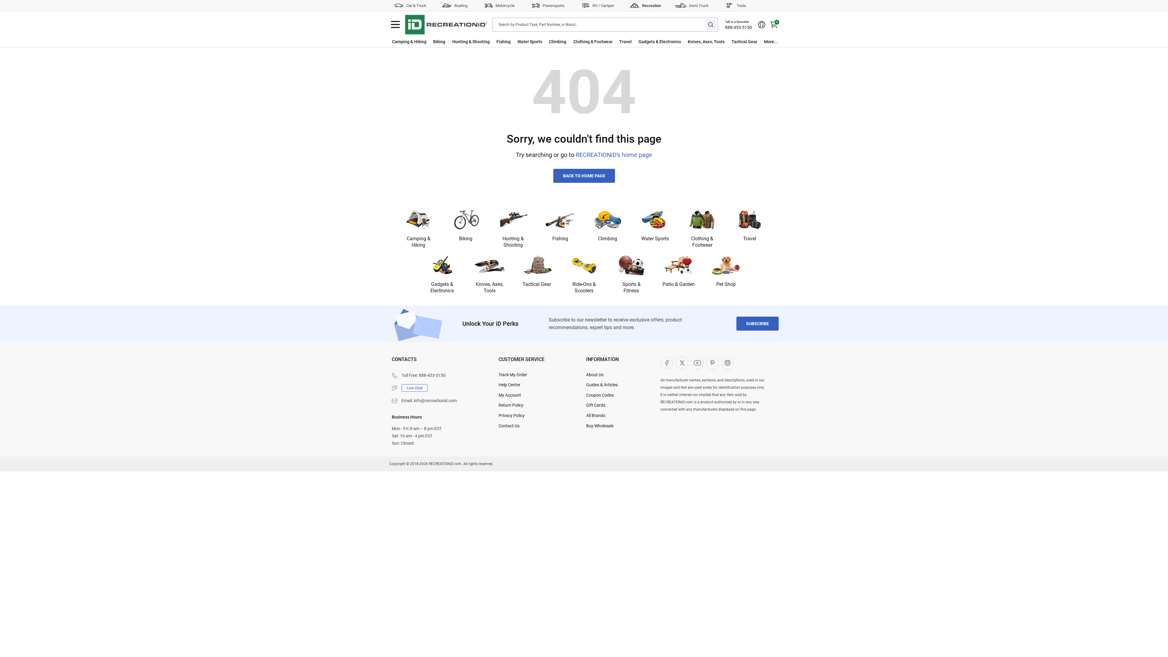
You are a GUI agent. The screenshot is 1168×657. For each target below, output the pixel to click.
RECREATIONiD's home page (614, 154)
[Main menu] (395, 24)
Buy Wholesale (600, 425)
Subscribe (757, 323)
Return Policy (511, 405)
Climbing (557, 41)
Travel (625, 41)
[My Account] (762, 24)
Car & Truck (416, 5)
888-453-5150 (738, 27)
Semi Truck (699, 5)
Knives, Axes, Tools (706, 41)
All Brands (595, 415)
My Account (510, 395)
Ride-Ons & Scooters (584, 287)
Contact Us (509, 425)
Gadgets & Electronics (659, 41)
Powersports (554, 5)
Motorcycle (505, 5)
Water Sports (529, 41)
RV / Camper (603, 5)
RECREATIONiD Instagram (727, 362)
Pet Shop (726, 284)
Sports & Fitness (631, 287)
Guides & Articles (602, 384)
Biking (439, 41)
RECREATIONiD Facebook (666, 362)
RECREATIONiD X (682, 362)
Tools (741, 5)
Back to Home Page (584, 175)
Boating (461, 5)
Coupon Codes (600, 395)
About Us (594, 374)
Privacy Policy (512, 415)
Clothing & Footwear (593, 41)
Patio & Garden (678, 284)
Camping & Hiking (409, 41)
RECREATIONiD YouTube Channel (697, 362)
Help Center (509, 384)
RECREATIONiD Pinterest (712, 362)
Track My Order (513, 374)
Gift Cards (595, 405)
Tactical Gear (744, 41)
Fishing (503, 41)
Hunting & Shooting (471, 41)
